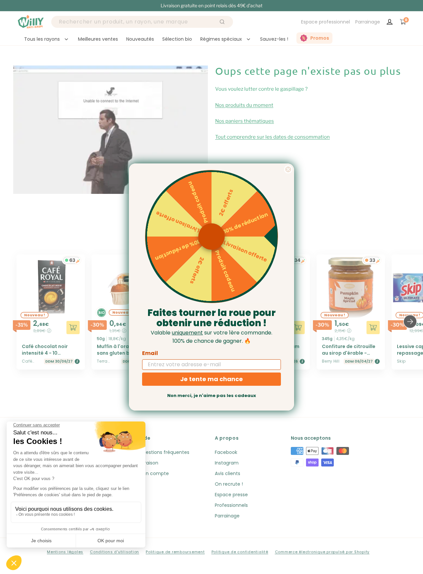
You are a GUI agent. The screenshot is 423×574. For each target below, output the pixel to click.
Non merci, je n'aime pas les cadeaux (211, 395)
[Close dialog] (288, 169)
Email (150, 353)
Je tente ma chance (211, 379)
